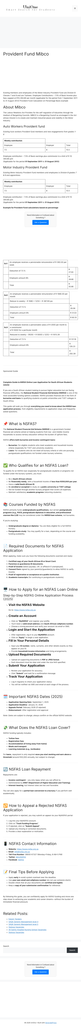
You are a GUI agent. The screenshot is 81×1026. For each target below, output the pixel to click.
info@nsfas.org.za (22, 852)
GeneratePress (51, 1023)
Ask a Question (40, 222)
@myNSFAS (21, 857)
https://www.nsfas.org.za (25, 610)
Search (6, 946)
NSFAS (21, 860)
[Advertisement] (40, 31)
